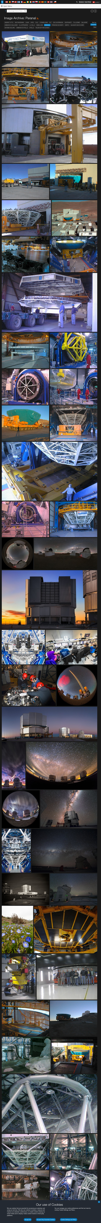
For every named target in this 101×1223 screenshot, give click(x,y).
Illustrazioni (23, 25)
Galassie (84, 22)
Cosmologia (44, 22)
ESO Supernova (58, 22)
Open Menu (7, 6)
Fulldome (76, 22)
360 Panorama (19, 22)
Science (81, 2)
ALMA (27, 22)
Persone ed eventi (57, 25)
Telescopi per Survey (42, 27)
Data (95, 27)
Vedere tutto (9, 22)
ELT (50, 22)
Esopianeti (68, 22)
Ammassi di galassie (11, 25)
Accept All (28, 1219)
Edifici (67, 25)
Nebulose (39, 25)
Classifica (93, 24)
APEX (32, 22)
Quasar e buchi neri (77, 25)
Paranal (47, 25)
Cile (36, 22)
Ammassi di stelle (22, 27)
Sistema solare (10, 27)
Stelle (31, 27)
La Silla (32, 25)
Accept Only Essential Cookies (46, 1219)
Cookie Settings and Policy (68, 1219)
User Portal (88, 2)
